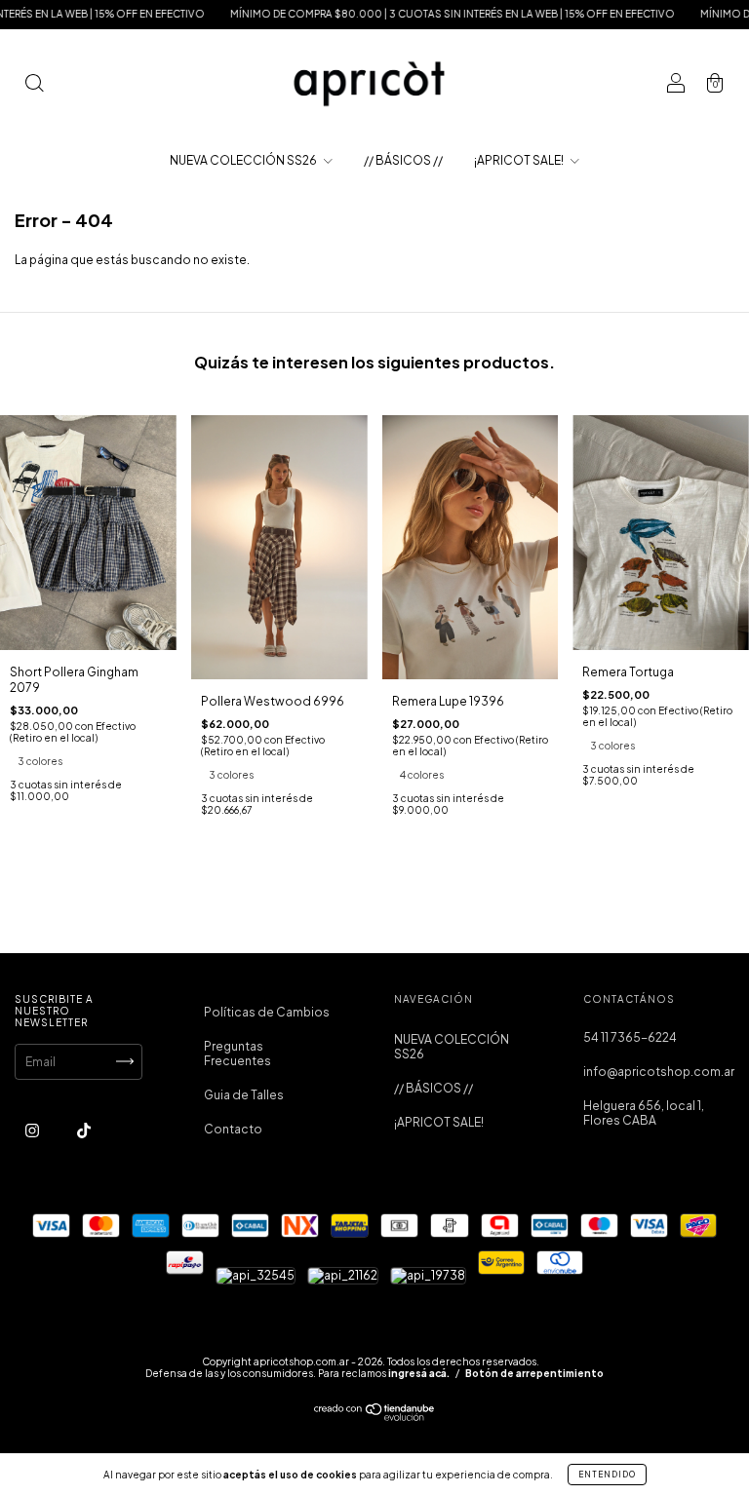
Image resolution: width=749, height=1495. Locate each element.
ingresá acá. (419, 1373)
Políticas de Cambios (267, 1012)
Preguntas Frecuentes (237, 1053)
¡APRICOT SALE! (520, 160)
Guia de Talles (244, 1095)
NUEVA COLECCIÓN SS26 (244, 160)
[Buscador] (34, 85)
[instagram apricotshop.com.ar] (33, 1130)
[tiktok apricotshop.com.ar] (83, 1130)
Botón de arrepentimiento (534, 1373)
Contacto (233, 1129)
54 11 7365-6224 (630, 1037)
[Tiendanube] (375, 1416)
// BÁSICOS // (403, 160)
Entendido (607, 1474)
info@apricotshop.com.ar (658, 1071)
